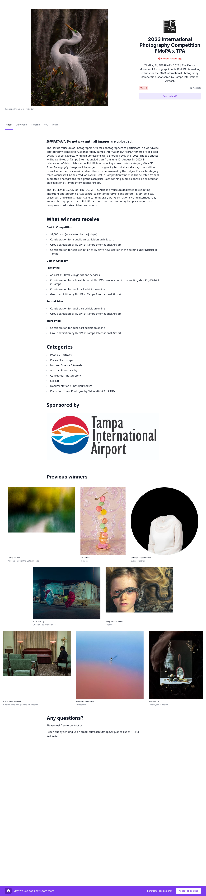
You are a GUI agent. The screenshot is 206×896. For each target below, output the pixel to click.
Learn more (47, 890)
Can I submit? (170, 96)
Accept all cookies (188, 890)
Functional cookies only (159, 890)
